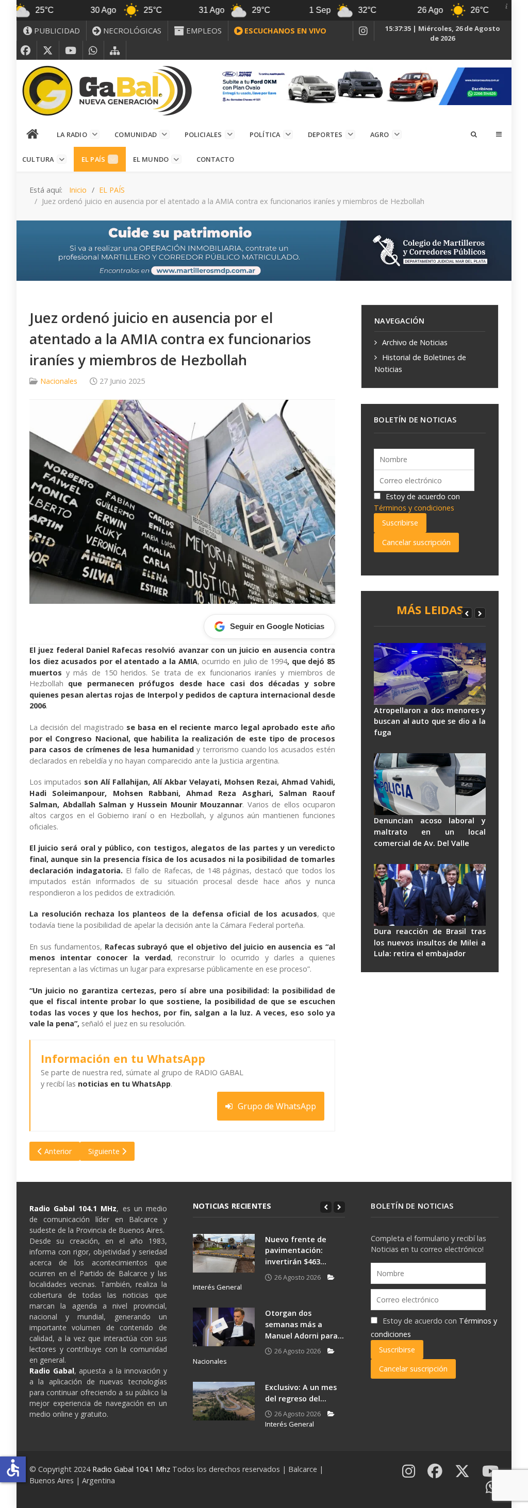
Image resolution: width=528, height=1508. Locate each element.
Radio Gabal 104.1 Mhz (132, 1469)
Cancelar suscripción (416, 542)
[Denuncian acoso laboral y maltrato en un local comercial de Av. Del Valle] (430, 784)
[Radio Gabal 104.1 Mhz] (106, 90)
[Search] (473, 134)
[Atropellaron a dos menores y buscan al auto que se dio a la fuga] (430, 674)
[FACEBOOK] (25, 50)
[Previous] (466, 613)
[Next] (480, 613)
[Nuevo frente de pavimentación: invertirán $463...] (224, 1253)
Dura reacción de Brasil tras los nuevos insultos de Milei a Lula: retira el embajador (430, 942)
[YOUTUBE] (71, 50)
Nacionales (58, 381)
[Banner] (363, 85)
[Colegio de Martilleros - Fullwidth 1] (264, 250)
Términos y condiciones (414, 508)
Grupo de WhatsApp (277, 1106)
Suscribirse (400, 523)
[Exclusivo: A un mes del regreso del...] (224, 1401)
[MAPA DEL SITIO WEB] (115, 50)
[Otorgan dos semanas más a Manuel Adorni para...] (224, 1327)
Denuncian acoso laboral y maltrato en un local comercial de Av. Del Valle (430, 832)
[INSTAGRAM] (363, 31)
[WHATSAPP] (93, 50)
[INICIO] (33, 134)
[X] (48, 50)
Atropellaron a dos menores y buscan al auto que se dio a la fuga (430, 721)
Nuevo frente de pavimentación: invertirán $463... (295, 1250)
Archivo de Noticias (415, 342)
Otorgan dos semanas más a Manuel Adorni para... (304, 1324)
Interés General (289, 1423)
